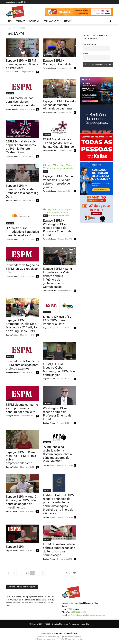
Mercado (10, 93)
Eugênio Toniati (12, 335)
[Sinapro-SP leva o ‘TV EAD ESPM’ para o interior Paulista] (59, 305)
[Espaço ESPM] (22, 534)
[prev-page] (8, 573)
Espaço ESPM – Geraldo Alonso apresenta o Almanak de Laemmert (59, 104)
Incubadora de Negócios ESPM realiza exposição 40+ (22, 268)
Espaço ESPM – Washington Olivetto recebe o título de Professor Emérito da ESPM (57, 228)
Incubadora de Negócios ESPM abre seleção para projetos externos (22, 365)
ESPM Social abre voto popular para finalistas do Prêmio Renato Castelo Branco (21, 147)
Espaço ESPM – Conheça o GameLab (57, 62)
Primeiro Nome (89, 44)
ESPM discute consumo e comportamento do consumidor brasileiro (22, 408)
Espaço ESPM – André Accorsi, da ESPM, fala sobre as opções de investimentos (21, 502)
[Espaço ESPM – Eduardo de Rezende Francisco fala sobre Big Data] (22, 173)
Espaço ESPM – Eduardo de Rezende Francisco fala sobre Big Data (22, 191)
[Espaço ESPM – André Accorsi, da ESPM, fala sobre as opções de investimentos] (22, 483)
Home (8, 28)
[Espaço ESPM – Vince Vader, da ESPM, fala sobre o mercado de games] (59, 168)
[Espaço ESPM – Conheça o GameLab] (59, 47)
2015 (8, 56)
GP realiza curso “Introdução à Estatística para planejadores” (22, 231)
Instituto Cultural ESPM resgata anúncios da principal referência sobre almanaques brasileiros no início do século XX (58, 504)
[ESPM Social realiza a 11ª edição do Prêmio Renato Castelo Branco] (59, 128)
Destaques (47, 403)
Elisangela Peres (12, 372)
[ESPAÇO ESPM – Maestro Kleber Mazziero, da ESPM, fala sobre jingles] (59, 351)
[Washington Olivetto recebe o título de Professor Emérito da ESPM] (59, 395)
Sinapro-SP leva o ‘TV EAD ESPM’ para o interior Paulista (57, 320)
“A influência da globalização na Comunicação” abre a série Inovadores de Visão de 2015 (57, 454)
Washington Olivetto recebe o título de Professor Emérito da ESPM (57, 414)
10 (38, 573)
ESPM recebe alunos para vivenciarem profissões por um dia (20, 101)
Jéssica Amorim (12, 109)
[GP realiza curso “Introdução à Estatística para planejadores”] (22, 216)
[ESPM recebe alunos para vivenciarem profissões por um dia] (22, 86)
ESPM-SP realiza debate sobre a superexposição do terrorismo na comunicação (59, 549)
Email (85, 53)
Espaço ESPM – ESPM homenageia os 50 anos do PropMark (22, 64)
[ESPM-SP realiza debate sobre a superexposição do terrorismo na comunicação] (59, 533)
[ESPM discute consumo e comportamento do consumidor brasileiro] (22, 393)
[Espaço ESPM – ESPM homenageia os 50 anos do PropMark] (22, 47)
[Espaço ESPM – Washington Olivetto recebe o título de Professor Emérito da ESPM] (59, 212)
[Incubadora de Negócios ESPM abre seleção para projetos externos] (22, 350)
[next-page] (44, 573)
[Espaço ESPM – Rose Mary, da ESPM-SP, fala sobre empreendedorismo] (22, 439)
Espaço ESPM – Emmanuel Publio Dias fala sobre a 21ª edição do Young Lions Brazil (21, 325)
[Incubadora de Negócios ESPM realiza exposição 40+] (22, 254)
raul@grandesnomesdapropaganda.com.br (86, 615)
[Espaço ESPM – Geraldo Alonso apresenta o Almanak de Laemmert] (59, 88)
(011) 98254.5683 (78, 612)
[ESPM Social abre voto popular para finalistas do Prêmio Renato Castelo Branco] (22, 129)
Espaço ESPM (15, 546)
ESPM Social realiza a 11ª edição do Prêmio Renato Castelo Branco (58, 143)
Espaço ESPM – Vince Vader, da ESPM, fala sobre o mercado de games (58, 182)
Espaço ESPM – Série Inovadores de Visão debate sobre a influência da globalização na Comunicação (57, 278)
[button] (109, 21)
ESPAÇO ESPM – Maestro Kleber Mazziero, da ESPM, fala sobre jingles (59, 369)
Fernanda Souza (12, 72)
